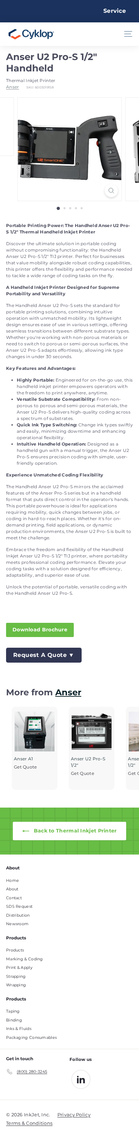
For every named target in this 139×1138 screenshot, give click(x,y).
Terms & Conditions (29, 1123)
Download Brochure (39, 629)
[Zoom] (111, 190)
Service (114, 10)
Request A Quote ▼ (43, 655)
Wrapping (16, 984)
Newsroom (17, 923)
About (12, 888)
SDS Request (19, 906)
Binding (14, 1020)
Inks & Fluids (18, 1028)
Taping (13, 1011)
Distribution (18, 915)
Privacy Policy (74, 1114)
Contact (14, 897)
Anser (12, 87)
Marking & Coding (24, 958)
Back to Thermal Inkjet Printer (74, 830)
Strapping (16, 976)
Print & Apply (19, 967)
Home (12, 880)
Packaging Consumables (31, 1037)
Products (15, 950)
